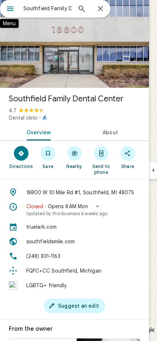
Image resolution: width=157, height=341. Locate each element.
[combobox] (47, 8)
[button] (74, 210)
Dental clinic (23, 118)
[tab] (37, 131)
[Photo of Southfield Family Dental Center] (74, 44)
